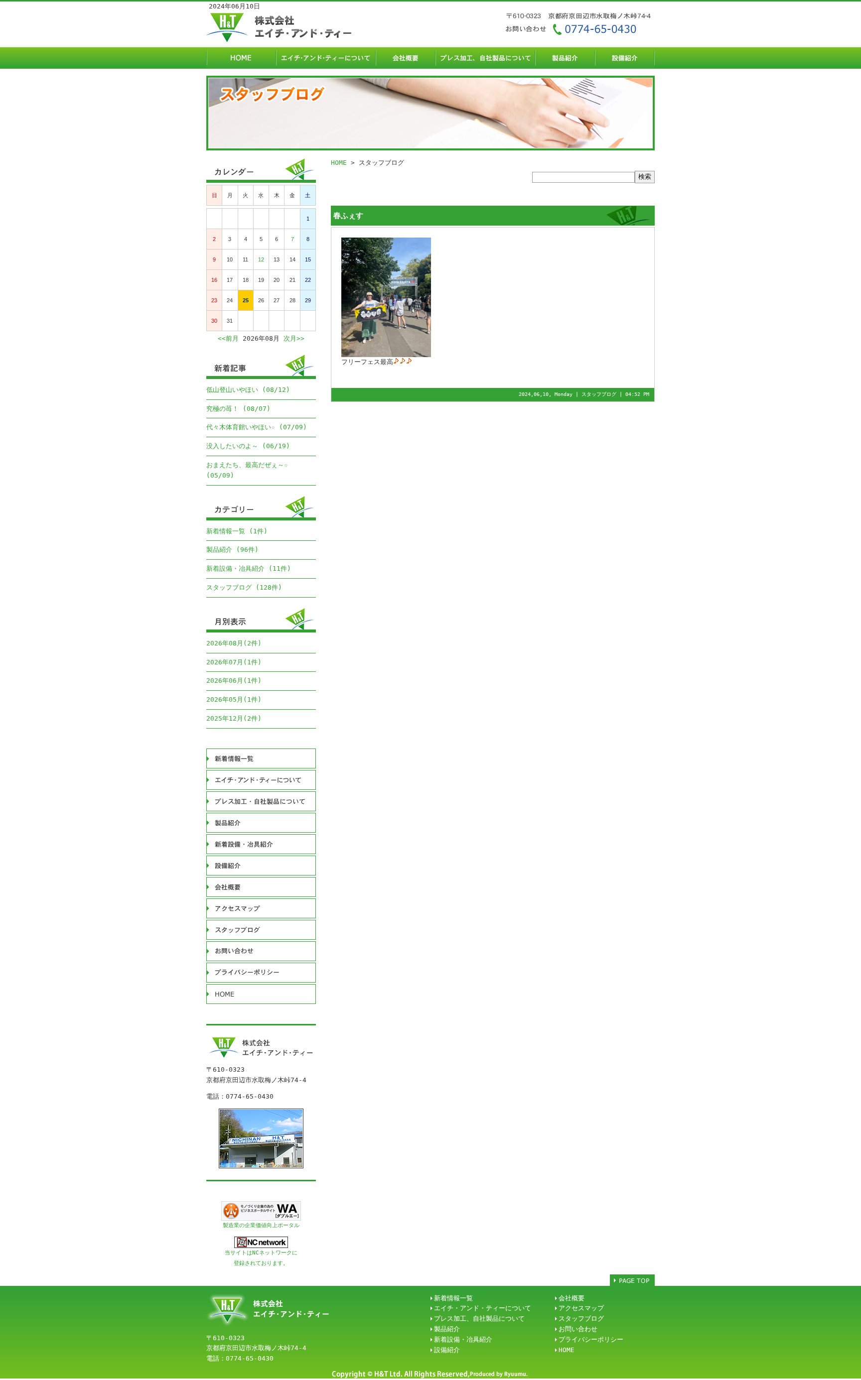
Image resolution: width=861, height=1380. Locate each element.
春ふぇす (348, 215)
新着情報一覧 (453, 1298)
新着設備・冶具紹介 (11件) (248, 568)
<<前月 (228, 338)
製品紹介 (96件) (232, 549)
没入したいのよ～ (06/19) (248, 446)
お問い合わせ (578, 1329)
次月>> (294, 338)
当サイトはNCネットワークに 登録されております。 (261, 1258)
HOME (339, 162)
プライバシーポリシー (591, 1339)
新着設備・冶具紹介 (463, 1339)
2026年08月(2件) (234, 643)
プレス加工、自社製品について (479, 1318)
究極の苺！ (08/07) (238, 408)
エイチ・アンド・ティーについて (482, 1308)
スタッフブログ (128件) (244, 587)
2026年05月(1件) (234, 699)
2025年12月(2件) (234, 718)
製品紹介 (447, 1329)
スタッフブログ (598, 394)
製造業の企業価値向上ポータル (261, 1225)
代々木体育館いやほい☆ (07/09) (256, 427)
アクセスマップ (581, 1308)
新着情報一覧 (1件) (237, 531)
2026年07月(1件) (234, 662)
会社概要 (571, 1298)
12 (261, 259)
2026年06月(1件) (234, 680)
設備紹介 (447, 1350)
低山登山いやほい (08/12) (248, 389)
